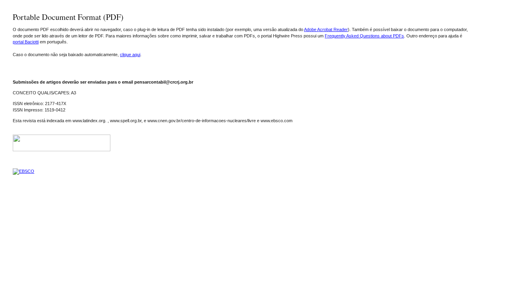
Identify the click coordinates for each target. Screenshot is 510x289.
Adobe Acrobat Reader (326, 29)
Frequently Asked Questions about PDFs (364, 35)
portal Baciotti (26, 41)
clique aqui (130, 54)
